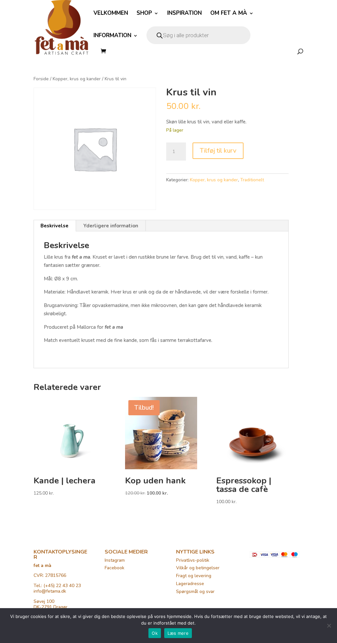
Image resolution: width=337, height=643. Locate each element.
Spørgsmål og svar (195, 591)
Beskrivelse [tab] (54, 225)
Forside (41, 79)
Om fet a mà (228, 14)
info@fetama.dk (50, 591)
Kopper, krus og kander (77, 79)
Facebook (114, 568)
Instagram (115, 560)
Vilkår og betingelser (198, 568)
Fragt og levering (193, 576)
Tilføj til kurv (218, 150)
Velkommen (110, 14)
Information (112, 36)
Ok (155, 633)
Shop (144, 14)
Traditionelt (252, 180)
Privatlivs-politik (192, 560)
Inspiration (184, 14)
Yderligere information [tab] (110, 225)
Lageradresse (190, 583)
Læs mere (178, 633)
